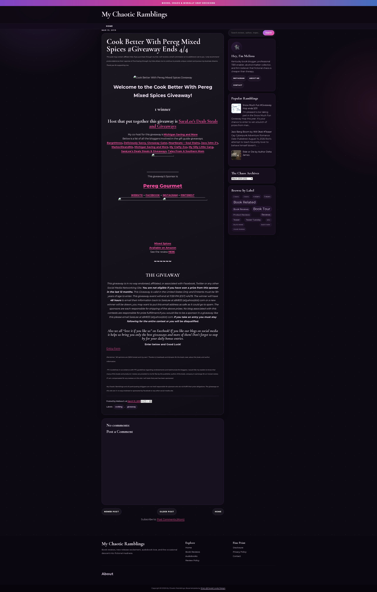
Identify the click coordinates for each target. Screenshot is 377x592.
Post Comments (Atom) (171, 519)
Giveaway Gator (157, 142)
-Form (116, 348)
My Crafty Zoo (178, 147)
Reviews (266, 214)
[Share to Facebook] (150, 401)
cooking (118, 407)
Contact (237, 85)
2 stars (236, 197)
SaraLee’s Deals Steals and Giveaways (183, 123)
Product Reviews (241, 215)
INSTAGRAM (170, 195)
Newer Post (111, 512)
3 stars (246, 197)
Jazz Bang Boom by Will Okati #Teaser (251, 131)
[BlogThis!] (144, 401)
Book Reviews (240, 209)
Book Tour (261, 209)
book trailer (265, 225)
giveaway (131, 407)
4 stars (256, 196)
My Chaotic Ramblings (134, 14)
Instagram (238, 78)
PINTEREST (188, 195)
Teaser (236, 220)
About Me (254, 78)
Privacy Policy (239, 552)
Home (109, 26)
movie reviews (239, 229)
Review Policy (192, 560)
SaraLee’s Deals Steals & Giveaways (144, 151)
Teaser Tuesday (253, 220)
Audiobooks (191, 556)
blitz (268, 220)
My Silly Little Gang (201, 147)
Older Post (167, 512)
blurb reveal (238, 225)
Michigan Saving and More (181, 134)
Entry (109, 348)
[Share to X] (147, 401)
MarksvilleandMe (122, 147)
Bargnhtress (115, 142)
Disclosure (238, 547)
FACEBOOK (153, 195)
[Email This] (142, 401)
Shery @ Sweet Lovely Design (213, 588)
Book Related (244, 202)
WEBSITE (137, 195)
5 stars (267, 196)
